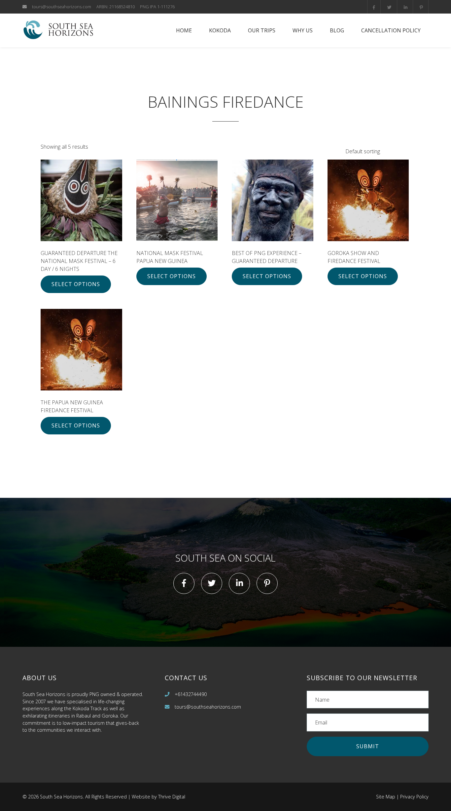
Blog (337, 30)
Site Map (385, 796)
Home (184, 30)
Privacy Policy (414, 796)
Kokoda (220, 30)
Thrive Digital (171, 796)
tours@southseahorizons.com (61, 7)
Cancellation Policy (391, 30)
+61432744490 (191, 694)
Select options (76, 284)
